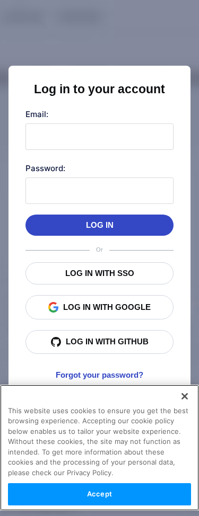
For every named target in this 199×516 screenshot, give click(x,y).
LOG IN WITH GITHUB (107, 341)
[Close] (184, 396)
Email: (36, 114)
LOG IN (100, 224)
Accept (99, 494)
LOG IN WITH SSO (99, 273)
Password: (45, 168)
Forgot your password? (99, 374)
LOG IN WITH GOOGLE (107, 307)
